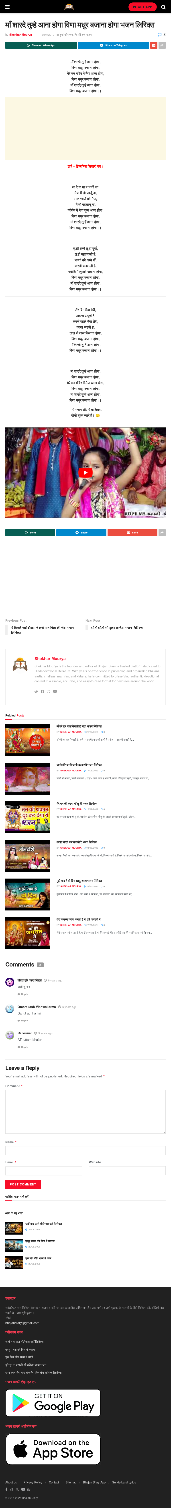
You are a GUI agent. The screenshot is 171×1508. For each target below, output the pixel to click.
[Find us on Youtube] (23, 1489)
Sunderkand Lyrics (124, 1482)
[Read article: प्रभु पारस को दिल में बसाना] (14, 1245)
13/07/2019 (47, 34)
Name (11, 1142)
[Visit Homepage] (69, 7)
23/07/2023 (92, 731)
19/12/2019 (92, 809)
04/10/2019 (92, 847)
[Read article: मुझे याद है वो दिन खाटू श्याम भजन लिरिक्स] (27, 894)
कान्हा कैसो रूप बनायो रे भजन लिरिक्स (77, 842)
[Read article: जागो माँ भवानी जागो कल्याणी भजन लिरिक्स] (27, 779)
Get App (144, 7)
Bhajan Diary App (94, 1482)
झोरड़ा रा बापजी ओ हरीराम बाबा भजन (25, 1364)
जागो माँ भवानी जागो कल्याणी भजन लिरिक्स (79, 764)
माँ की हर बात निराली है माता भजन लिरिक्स (79, 726)
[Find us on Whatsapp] (29, 1489)
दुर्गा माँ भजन (66, 34)
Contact (54, 1482)
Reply (24, 994)
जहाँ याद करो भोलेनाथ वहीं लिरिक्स (43, 1224)
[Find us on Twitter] (17, 1489)
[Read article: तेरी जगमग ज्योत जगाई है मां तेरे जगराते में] (27, 933)
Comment (14, 1086)
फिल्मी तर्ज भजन (83, 34)
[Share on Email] (153, 45)
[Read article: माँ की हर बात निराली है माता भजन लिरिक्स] (27, 740)
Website (95, 1162)
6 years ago (55, 980)
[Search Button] (163, 6)
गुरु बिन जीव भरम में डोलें (38, 1258)
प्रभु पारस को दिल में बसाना (40, 1241)
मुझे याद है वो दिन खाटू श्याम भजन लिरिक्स (79, 880)
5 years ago (45, 1033)
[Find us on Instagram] (11, 1489)
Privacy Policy (33, 1482)
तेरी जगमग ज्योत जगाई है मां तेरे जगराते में (78, 919)
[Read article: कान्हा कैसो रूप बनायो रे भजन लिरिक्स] (27, 856)
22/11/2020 (92, 886)
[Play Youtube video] (85, 472)
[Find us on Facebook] (6, 1489)
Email (11, 1162)
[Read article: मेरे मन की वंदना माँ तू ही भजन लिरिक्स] (27, 817)
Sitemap (71, 1482)
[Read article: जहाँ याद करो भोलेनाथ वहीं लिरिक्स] (14, 1228)
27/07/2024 (92, 925)
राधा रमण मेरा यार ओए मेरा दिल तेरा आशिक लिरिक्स (33, 1372)
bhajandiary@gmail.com (22, 1323)
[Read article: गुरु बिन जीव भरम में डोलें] (14, 1262)
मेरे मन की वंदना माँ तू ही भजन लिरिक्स (77, 803)
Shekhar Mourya (20, 34)
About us (11, 1482)
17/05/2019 (92, 770)
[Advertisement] (85, 128)
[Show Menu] (7, 6)
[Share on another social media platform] (162, 45)
